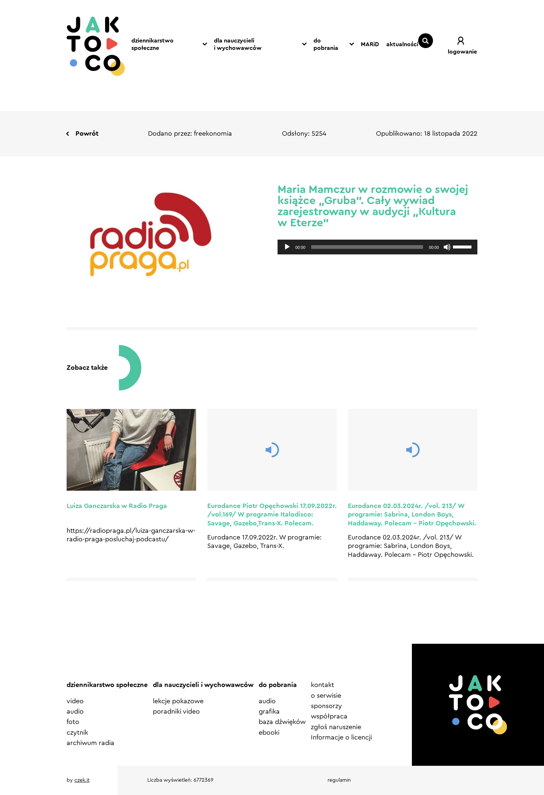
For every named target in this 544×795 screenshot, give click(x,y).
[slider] (463, 246)
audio (75, 711)
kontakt (322, 684)
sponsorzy (326, 706)
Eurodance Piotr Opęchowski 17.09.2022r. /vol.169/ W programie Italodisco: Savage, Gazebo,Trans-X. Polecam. (272, 515)
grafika (269, 711)
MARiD (370, 44)
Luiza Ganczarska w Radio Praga (117, 506)
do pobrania (325, 44)
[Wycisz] (447, 247)
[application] (377, 247)
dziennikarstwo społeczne (152, 44)
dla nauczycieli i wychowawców (238, 44)
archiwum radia (90, 743)
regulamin (339, 780)
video (75, 701)
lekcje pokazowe (178, 701)
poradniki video (176, 711)
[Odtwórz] (287, 247)
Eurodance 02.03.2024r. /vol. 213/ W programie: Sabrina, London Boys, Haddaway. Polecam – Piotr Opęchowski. (412, 515)
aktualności (402, 44)
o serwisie (326, 695)
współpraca (329, 716)
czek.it (82, 780)
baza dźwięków (282, 721)
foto (73, 721)
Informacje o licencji (341, 737)
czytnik (77, 732)
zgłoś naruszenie (336, 727)
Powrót (86, 133)
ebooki (269, 732)
